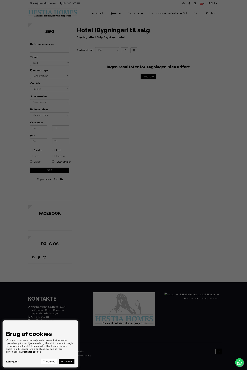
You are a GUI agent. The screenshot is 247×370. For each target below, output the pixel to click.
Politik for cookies (31, 351)
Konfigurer (12, 361)
